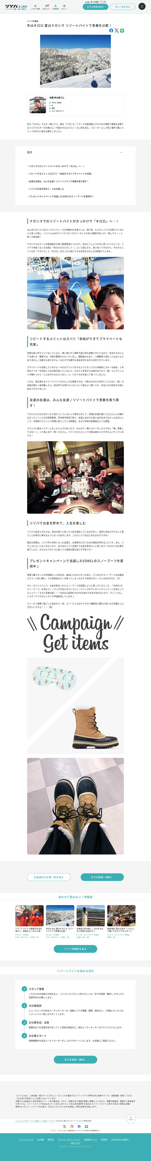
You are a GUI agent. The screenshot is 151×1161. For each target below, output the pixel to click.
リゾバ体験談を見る (75, 948)
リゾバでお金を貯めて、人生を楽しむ (46, 188)
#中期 (32, 937)
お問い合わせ (75, 1143)
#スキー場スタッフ (22, 937)
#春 (83, 937)
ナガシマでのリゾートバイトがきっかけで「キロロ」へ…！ (57, 166)
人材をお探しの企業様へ (120, 1139)
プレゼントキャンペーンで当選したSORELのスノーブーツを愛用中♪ (61, 196)
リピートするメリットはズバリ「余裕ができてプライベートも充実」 (61, 173)
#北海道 (25, 935)
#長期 (63, 937)
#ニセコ (110, 935)
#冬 (37, 937)
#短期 (109, 937)
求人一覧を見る (122, 6)
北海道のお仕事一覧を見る (49, 877)
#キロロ (18, 935)
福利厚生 (51, 1139)
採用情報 (104, 1139)
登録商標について (90, 1139)
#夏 (87, 937)
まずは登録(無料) (95, 6)
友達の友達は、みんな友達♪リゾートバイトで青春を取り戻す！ (59, 181)
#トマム (79, 935)
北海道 (44, 1121)
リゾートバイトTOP (21, 1121)
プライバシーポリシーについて (69, 1139)
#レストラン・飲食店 (91, 935)
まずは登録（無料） (102, 877)
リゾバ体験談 (35, 1121)
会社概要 (40, 1139)
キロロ (51, 1121)
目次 (29, 152)
